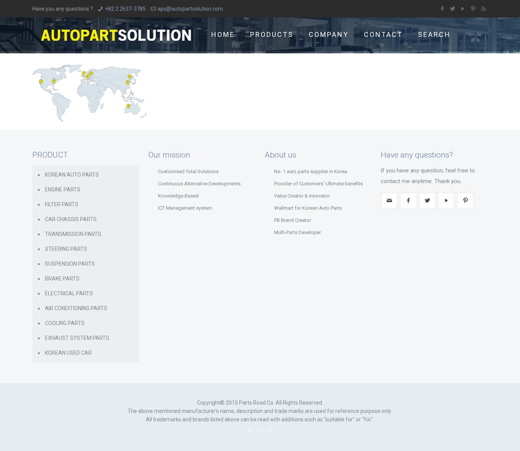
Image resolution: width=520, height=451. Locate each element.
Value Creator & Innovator (302, 196)
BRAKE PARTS (62, 279)
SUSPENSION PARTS (70, 264)
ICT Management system (185, 208)
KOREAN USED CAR (68, 353)
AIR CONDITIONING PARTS (76, 308)
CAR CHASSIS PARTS (71, 219)
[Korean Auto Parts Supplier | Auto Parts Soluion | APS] (116, 35)
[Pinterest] (473, 8)
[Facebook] (443, 8)
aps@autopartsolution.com (190, 9)
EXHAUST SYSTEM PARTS (77, 338)
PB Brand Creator (292, 220)
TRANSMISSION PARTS (73, 234)
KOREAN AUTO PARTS (72, 175)
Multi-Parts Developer (297, 232)
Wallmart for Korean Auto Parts (308, 208)
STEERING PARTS (66, 249)
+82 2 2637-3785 (125, 9)
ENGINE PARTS (62, 189)
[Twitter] (453, 8)
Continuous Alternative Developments (199, 183)
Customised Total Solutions (188, 171)
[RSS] (484, 8)
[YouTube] (463, 8)
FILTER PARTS (61, 204)
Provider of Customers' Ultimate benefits (318, 183)
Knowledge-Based (178, 196)
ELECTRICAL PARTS (69, 293)
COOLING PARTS (65, 323)
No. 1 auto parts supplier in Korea (310, 171)
